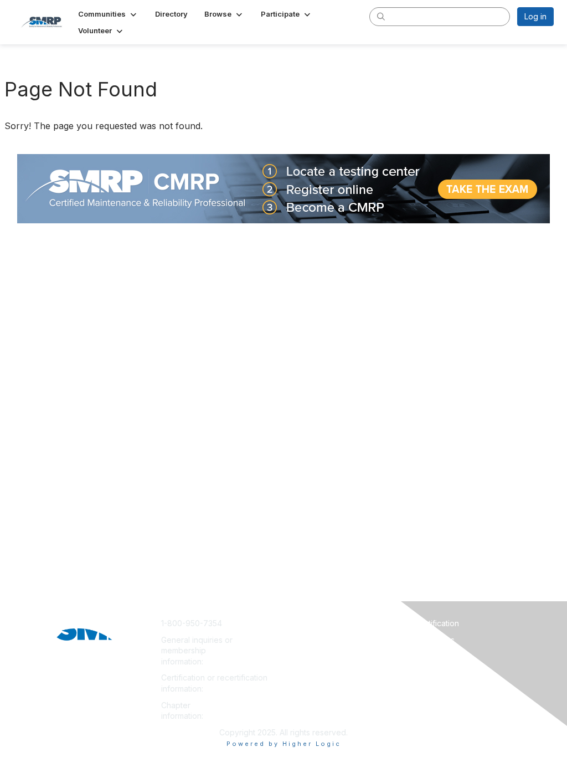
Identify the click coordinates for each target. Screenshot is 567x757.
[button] (108, 14)
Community (308, 656)
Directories (435, 656)
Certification (437, 623)
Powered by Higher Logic (283, 744)
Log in (535, 16)
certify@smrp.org (237, 688)
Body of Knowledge (452, 672)
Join (295, 623)
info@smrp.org (233, 661)
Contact (302, 640)
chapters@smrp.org (241, 715)
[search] (381, 16)
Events (300, 672)
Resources (435, 640)
